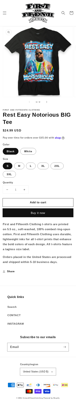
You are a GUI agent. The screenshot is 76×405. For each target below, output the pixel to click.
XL (43, 165)
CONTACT (14, 315)
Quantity (8, 182)
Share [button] (11, 271)
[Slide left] (29, 102)
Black (11, 151)
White (28, 151)
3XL (9, 174)
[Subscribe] (65, 347)
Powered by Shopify (52, 398)
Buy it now (38, 212)
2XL (57, 165)
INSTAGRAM (15, 323)
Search (12, 306)
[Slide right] (46, 102)
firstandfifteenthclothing (33, 398)
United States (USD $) (35, 371)
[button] (5, 13)
